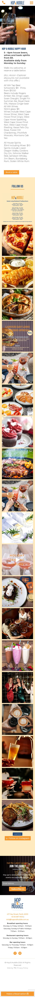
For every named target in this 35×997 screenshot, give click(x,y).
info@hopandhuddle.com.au (17, 919)
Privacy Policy (22, 968)
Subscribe (16, 889)
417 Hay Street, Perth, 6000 (17, 914)
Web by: (10, 968)
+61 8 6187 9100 (17, 917)
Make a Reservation (16, 994)
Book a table (11, 172)
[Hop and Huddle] (17, 3)
